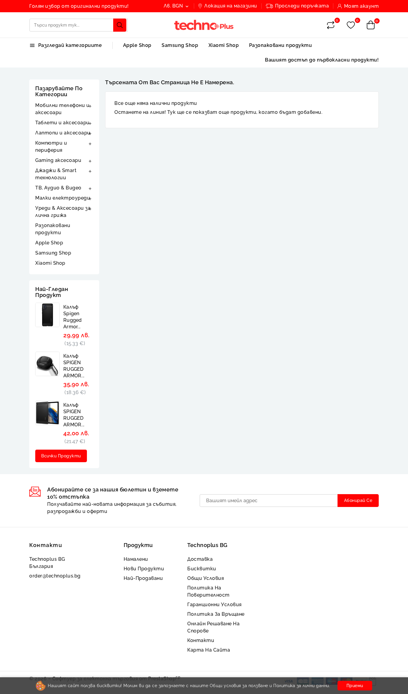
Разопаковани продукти (280, 45)
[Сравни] (330, 25)
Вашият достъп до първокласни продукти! (322, 60)
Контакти (45, 545)
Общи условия (205, 578)
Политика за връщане (216, 614)
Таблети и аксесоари (62, 122)
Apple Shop (137, 45)
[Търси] (119, 25)
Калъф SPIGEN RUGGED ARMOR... (73, 366)
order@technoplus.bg (55, 576)
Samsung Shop (180, 45)
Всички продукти (61, 456)
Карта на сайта (208, 650)
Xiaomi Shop (223, 45)
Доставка (200, 559)
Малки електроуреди (62, 198)
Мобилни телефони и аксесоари (62, 108)
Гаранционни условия (214, 604)
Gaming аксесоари (58, 160)
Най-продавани (143, 578)
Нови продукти (144, 569)
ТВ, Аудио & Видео (58, 188)
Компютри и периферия (51, 146)
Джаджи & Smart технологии (55, 174)
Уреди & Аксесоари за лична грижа (63, 211)
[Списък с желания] (351, 25)
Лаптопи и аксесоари (63, 133)
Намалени (136, 559)
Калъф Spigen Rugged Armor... (72, 317)
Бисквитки (201, 569)
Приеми (354, 685)
